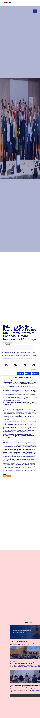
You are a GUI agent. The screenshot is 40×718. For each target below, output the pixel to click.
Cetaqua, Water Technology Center (27, 445)
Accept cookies (35, 373)
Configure (27, 373)
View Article (26, 644)
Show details (33, 369)
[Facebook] (4, 476)
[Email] (8, 476)
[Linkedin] (6, 476)
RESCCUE (31, 463)
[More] (10, 476)
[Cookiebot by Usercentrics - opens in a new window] (5, 344)
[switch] (15, 365)
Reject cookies (20, 373)
